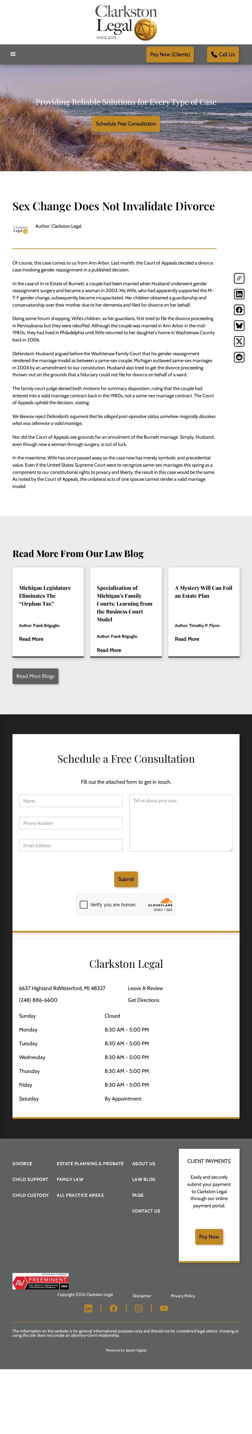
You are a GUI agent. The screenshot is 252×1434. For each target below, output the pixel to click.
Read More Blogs (35, 676)
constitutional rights (70, 472)
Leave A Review (145, 988)
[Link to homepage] (126, 22)
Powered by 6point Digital (126, 1350)
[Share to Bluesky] (239, 325)
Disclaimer (142, 1295)
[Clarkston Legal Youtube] (164, 1308)
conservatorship (28, 305)
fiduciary (89, 375)
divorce (205, 263)
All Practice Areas (80, 1195)
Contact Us (146, 1211)
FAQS (138, 1195)
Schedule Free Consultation (126, 124)
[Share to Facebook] (239, 310)
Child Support (30, 1179)
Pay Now (209, 1237)
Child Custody (30, 1195)
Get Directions (143, 1000)
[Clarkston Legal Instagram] (139, 1308)
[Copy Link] (239, 278)
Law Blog (144, 1179)
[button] (13, 54)
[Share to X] (239, 341)
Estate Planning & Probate (90, 1163)
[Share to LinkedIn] (239, 294)
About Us (144, 1163)
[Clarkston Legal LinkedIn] (88, 1308)
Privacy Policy (183, 1295)
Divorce (22, 1163)
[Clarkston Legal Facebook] (113, 1308)
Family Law (70, 1179)
